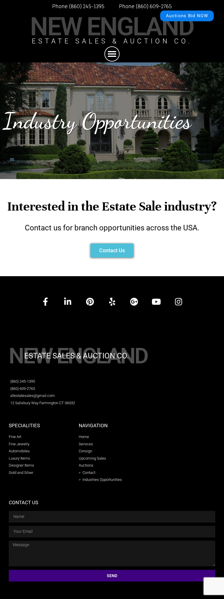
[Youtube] (156, 302)
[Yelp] (112, 302)
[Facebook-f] (45, 302)
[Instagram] (178, 302)
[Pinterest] (90, 302)
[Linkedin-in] (68, 302)
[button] (112, 54)
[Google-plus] (134, 302)
